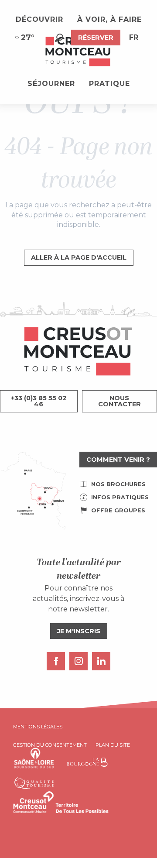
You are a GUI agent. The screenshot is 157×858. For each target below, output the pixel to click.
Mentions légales (37, 727)
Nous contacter (119, 401)
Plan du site (113, 745)
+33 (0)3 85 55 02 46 (39, 401)
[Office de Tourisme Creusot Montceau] (78, 52)
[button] (59, 37)
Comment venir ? (118, 459)
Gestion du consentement (50, 745)
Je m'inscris (78, 631)
